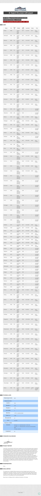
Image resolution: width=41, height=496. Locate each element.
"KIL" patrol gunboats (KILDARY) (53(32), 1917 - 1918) (16, 21)
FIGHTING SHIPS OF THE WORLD (19, 17)
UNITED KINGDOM (9, 19)
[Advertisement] (20, 488)
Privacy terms (20, 492)
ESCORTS (18, 19)
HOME (6, 17)
